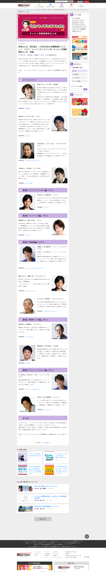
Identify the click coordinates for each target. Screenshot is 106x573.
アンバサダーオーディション (78, 24)
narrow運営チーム (47, 442)
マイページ (47, 551)
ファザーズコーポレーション (32, 160)
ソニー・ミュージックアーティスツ (34, 268)
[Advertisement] (43, 527)
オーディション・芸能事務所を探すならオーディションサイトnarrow (28, 1)
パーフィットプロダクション (32, 389)
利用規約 (55, 555)
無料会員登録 (80, 1)
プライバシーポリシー (57, 557)
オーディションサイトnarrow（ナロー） (52, 571)
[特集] (62, 5)
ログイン (86, 1)
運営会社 (67, 553)
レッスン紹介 (77, 81)
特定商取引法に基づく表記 (71, 551)
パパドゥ (46, 207)
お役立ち (76, 74)
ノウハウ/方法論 (76, 18)
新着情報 (47, 555)
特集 (36, 555)
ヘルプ (80, 4)
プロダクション (75, 29)
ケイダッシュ (47, 409)
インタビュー (81, 22)
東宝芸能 (27, 108)
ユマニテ (27, 135)
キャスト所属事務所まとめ (51, 55)
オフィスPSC (28, 183)
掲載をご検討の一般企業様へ (71, 557)
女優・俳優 (74, 22)
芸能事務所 (82, 29)
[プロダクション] (51, 5)
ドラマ (42, 55)
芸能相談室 (81, 6)
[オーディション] (39, 5)
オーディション (75, 20)
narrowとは (55, 551)
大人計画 (27, 363)
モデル (81, 20)
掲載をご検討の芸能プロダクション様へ (73, 555)
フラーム (27, 235)
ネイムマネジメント (30, 290)
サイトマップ (56, 553)
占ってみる (70, 1)
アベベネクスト (29, 336)
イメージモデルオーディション (79, 27)
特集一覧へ (43, 519)
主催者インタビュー (76, 31)
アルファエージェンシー (50, 311)
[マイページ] (71, 5)
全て (76, 70)
